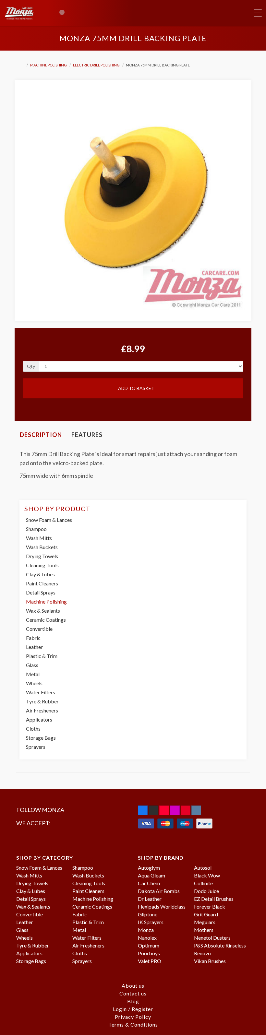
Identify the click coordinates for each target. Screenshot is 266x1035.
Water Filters (40, 692)
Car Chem (149, 883)
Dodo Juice (206, 891)
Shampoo (36, 529)
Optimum (148, 945)
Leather (34, 647)
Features (87, 434)
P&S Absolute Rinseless (220, 945)
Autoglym (149, 867)
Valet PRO (149, 961)
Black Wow (207, 875)
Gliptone (147, 914)
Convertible (39, 629)
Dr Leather (150, 899)
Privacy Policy (133, 1017)
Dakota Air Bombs (159, 891)
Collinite (203, 883)
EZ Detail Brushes (214, 899)
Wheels (34, 683)
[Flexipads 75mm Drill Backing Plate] (133, 198)
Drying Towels (42, 556)
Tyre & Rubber (42, 701)
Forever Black (209, 906)
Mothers (203, 930)
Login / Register (133, 1009)
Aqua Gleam (151, 875)
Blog (133, 1001)
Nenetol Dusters (212, 938)
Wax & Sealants (43, 610)
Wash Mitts (39, 538)
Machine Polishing (48, 65)
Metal (33, 674)
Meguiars (204, 922)
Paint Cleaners (42, 583)
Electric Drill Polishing (96, 65)
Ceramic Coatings (46, 620)
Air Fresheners (42, 710)
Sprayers (35, 747)
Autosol (203, 867)
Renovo (202, 953)
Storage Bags (41, 738)
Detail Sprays (40, 592)
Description (41, 434)
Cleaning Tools (42, 565)
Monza (146, 930)
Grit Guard (206, 914)
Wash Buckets (42, 547)
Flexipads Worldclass (162, 906)
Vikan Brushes (210, 961)
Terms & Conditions (133, 1024)
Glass (32, 665)
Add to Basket (135, 388)
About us (133, 985)
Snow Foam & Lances (49, 520)
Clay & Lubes (40, 574)
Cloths (33, 728)
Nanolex (147, 938)
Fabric (33, 638)
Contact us (133, 993)
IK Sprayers (150, 922)
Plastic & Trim (41, 656)
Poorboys (149, 953)
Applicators (39, 719)
